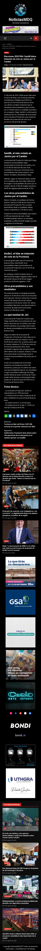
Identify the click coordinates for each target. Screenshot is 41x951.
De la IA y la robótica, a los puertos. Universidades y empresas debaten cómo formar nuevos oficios (20, 819)
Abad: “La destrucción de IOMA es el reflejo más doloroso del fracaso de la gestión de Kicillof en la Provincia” (20, 532)
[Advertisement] (20, 29)
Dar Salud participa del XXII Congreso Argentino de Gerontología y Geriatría (20, 854)
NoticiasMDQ (20, 19)
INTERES (7, 863)
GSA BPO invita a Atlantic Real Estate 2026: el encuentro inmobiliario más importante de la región (20, 919)
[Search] (31, 38)
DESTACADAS (8, 896)
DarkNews (20, 949)
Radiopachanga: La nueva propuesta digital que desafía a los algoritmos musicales (20, 887)
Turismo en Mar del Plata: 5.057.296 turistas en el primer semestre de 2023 (19, 424)
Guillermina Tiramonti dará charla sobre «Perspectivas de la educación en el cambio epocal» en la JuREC (20, 434)
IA (5, 828)
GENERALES (8, 929)
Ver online (36, 38)
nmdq (6, 65)
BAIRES (6, 52)
